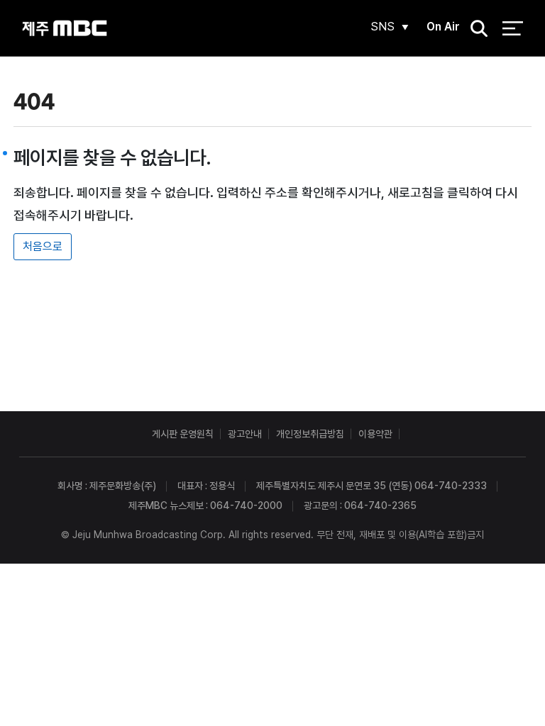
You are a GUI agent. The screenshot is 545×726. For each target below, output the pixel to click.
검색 (474, 29)
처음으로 (42, 246)
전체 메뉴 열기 (512, 28)
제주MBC (64, 28)
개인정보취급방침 (310, 434)
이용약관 (375, 434)
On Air (443, 26)
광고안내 (245, 434)
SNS (382, 26)
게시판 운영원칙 (183, 434)
